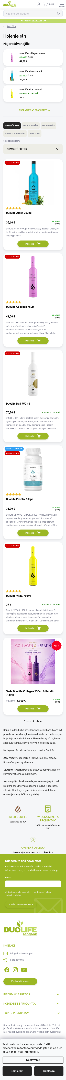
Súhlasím (49, 1071)
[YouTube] (24, 969)
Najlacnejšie (30, 125)
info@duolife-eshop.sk (22, 953)
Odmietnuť (17, 1071)
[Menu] (62, 4)
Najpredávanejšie (15, 133)
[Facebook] (6, 969)
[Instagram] (15, 969)
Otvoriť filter (17, 149)
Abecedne (34, 133)
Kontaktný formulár (20, 981)
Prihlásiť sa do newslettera (21, 904)
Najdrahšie (48, 125)
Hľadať (58, 13)
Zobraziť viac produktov (33, 110)
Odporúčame (12, 125)
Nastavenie (33, 1060)
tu (38, 1051)
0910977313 (17, 960)
